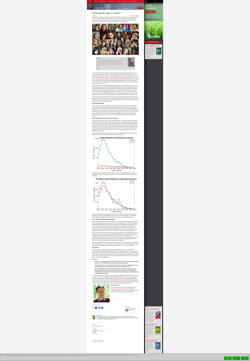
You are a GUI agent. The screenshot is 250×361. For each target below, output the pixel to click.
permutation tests (131, 230)
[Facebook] (96, 307)
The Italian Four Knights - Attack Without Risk (152, 341)
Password (95, 329)
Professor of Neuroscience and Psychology (120, 288)
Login (155, 1)
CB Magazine (111, 1)
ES (130, 8)
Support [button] (125, 1)
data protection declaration (135, 355)
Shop (90, 1)
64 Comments (136, 15)
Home (95, 1)
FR (131, 8)
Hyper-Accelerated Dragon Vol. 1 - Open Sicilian (153, 46)
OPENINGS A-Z (102, 1)
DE (127, 8)
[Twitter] (99, 307)
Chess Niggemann (132, 309)
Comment (94, 331)
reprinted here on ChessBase (104, 78)
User (94, 328)
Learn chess (133, 1)
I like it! (132, 15)
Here (86, 355)
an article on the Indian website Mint (117, 77)
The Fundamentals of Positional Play (151, 325)
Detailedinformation (228, 358)
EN (128, 8)
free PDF (122, 279)
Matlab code (133, 276)
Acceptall (245, 358)
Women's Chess (98, 304)
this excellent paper (126, 278)
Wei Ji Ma (99, 315)
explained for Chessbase (127, 290)
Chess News (99, 8)
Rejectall (236, 358)
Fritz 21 (98, 58)
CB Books (118, 1)
